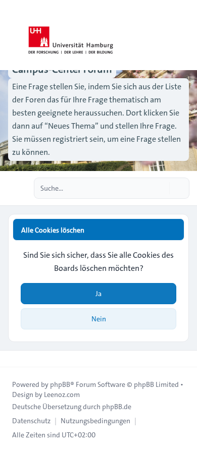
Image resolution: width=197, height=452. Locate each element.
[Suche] (160, 188)
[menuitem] (31, 421)
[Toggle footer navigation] (12, 359)
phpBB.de (116, 407)
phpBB (60, 384)
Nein (98, 319)
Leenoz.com (62, 394)
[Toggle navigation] (185, 35)
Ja (98, 294)
